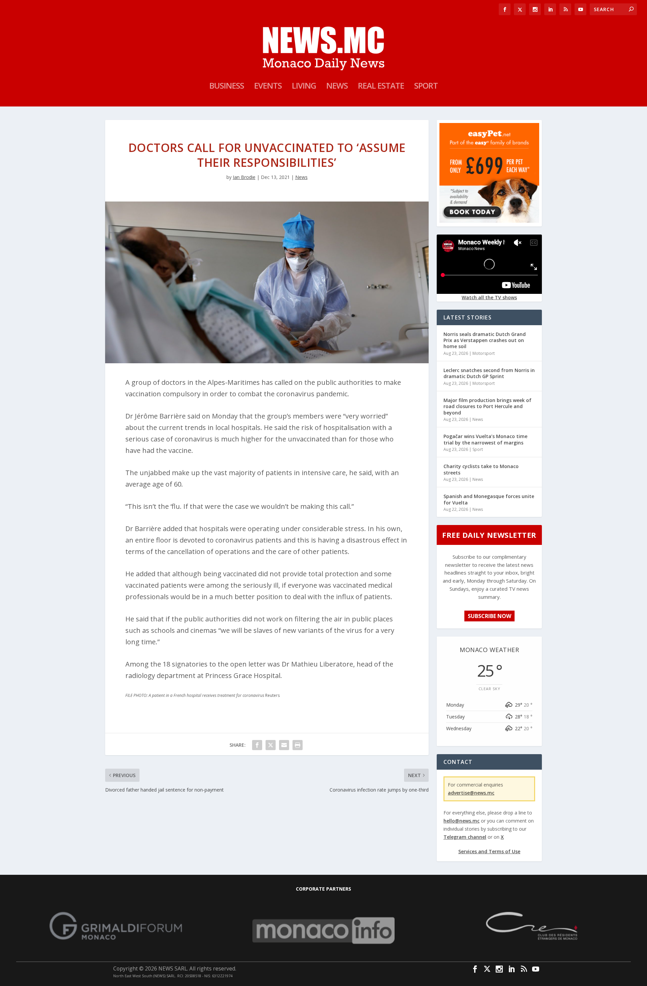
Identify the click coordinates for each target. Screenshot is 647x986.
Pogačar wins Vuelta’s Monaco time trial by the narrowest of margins (485, 439)
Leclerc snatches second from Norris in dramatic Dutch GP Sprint (489, 373)
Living (304, 87)
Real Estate (381, 87)
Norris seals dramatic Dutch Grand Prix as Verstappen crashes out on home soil (484, 340)
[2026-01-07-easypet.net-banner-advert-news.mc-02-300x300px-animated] (489, 221)
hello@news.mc (461, 821)
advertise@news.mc (471, 793)
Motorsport (483, 353)
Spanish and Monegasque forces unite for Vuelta (488, 499)
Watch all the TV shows (489, 297)
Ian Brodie (244, 177)
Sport (426, 87)
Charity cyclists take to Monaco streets (481, 469)
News (337, 87)
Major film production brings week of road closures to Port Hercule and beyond (487, 406)
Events (268, 87)
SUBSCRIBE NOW (489, 616)
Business (226, 87)
